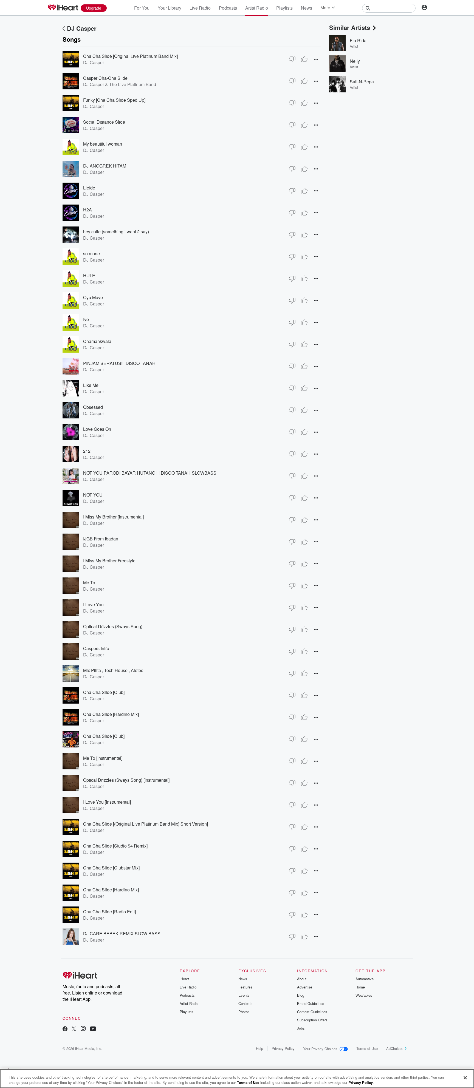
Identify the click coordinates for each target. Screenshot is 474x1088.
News (306, 8)
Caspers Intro (96, 648)
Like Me (90, 385)
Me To (89, 582)
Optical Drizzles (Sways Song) (112, 626)
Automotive (365, 978)
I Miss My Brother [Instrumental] (113, 517)
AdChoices (395, 1048)
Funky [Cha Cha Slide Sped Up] (114, 100)
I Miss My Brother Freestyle (109, 560)
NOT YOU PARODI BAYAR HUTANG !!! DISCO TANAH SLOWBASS (149, 473)
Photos (244, 1011)
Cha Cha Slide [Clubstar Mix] (111, 868)
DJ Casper (82, 28)
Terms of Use (367, 1048)
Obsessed (93, 407)
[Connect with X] (74, 1029)
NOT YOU (93, 495)
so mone (91, 253)
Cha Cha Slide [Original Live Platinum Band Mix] (130, 56)
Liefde (89, 188)
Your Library (169, 8)
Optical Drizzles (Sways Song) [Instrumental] (126, 780)
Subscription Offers (312, 1019)
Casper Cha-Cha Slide (105, 78)
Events (244, 995)
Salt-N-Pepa (362, 81)
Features (245, 987)
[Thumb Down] (292, 59)
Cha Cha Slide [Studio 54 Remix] (115, 846)
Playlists (284, 8)
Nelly (355, 61)
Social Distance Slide (104, 122)
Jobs (301, 1028)
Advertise (304, 987)
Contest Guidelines (312, 1011)
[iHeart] (62, 7)
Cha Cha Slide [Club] (104, 692)
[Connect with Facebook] (65, 1029)
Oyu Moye (93, 297)
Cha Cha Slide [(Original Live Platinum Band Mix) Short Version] (145, 824)
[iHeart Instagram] (83, 1029)
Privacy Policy (283, 1048)
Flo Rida (358, 40)
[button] (316, 59)
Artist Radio (256, 8)
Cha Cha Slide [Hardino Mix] (111, 714)
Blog (300, 995)
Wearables (364, 995)
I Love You (93, 604)
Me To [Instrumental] (102, 758)
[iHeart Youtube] (93, 1029)
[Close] (465, 1078)
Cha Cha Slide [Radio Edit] (109, 911)
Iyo (86, 319)
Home (360, 987)
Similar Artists (349, 27)
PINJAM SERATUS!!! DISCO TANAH (119, 363)
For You (141, 8)
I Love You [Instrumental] (107, 802)
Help (259, 1048)
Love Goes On (97, 429)
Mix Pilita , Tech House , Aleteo (113, 670)
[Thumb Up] (304, 59)
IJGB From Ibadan (100, 539)
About (301, 978)
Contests (245, 1003)
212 (87, 451)
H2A (87, 209)
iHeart (184, 978)
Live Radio (200, 8)
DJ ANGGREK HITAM (104, 166)
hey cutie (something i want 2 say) (116, 231)
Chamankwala (97, 341)
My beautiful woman (102, 144)
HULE (89, 275)
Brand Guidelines (310, 1003)
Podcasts (228, 8)
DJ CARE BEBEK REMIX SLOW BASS (121, 933)
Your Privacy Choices (320, 1048)
